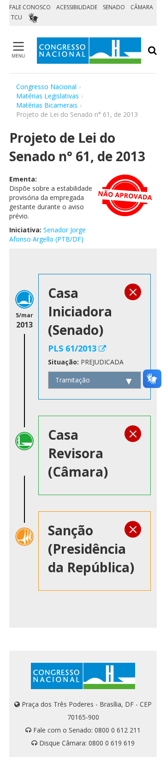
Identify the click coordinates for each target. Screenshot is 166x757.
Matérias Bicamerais (46, 105)
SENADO (114, 7)
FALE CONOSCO (30, 7)
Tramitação (72, 379)
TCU (16, 17)
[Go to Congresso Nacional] (89, 50)
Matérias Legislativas (47, 95)
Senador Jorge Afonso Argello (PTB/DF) (47, 234)
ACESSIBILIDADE (76, 7)
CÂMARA (141, 7)
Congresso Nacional (46, 86)
